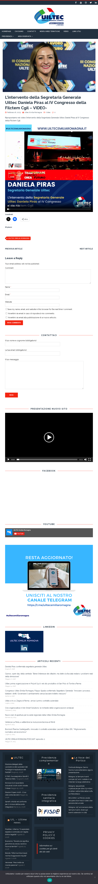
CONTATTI (31, 31)
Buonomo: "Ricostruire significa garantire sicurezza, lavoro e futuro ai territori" (17, 843)
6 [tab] (53, 780)
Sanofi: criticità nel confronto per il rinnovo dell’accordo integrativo (16, 804)
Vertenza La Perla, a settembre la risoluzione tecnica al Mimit (30, 722)
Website (8, 302)
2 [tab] (41, 780)
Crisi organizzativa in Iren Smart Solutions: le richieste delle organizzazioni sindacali (39, 708)
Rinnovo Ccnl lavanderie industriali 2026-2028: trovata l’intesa (16, 785)
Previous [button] (40, 773)
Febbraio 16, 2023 (14, 112)
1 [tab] (38, 780)
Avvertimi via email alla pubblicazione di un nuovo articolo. (32, 318)
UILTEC (18, 757)
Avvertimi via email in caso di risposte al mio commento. (31, 313)
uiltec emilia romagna (18, 238)
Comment (9, 268)
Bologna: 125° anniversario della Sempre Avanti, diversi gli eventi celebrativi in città (81, 809)
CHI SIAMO (19, 31)
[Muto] (85, 459)
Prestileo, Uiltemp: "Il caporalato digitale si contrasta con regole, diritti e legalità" (17, 831)
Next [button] (58, 773)
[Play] (8, 459)
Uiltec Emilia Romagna (33, 112)
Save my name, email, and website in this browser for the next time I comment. (40, 309)
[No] (95, 877)
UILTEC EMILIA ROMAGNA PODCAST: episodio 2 (25, 739)
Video (66, 31)
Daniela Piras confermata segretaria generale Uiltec (26, 667)
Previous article (13, 249)
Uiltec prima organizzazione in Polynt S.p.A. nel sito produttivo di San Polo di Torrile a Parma (43, 684)
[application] (49, 437)
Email (7, 295)
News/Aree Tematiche (50, 31)
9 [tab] (49, 782)
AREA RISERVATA (24, 36)
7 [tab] (56, 780)
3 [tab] (44, 780)
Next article (86, 249)
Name (7, 287)
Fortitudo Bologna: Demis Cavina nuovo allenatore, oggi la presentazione (81, 770)
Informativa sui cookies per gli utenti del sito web (48, 848)
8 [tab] (59, 780)
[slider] (47, 459)
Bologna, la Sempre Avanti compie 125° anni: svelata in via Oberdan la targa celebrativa (80, 779)
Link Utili (76, 31)
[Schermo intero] (89, 459)
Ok (49, 880)
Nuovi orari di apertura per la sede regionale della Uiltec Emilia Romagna (35, 715)
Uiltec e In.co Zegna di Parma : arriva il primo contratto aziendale (31, 701)
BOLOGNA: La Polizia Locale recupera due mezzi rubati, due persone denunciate (80, 800)
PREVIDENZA (7, 36)
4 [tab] (47, 780)
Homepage (6, 31)
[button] (49, 437)
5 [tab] (50, 780)
